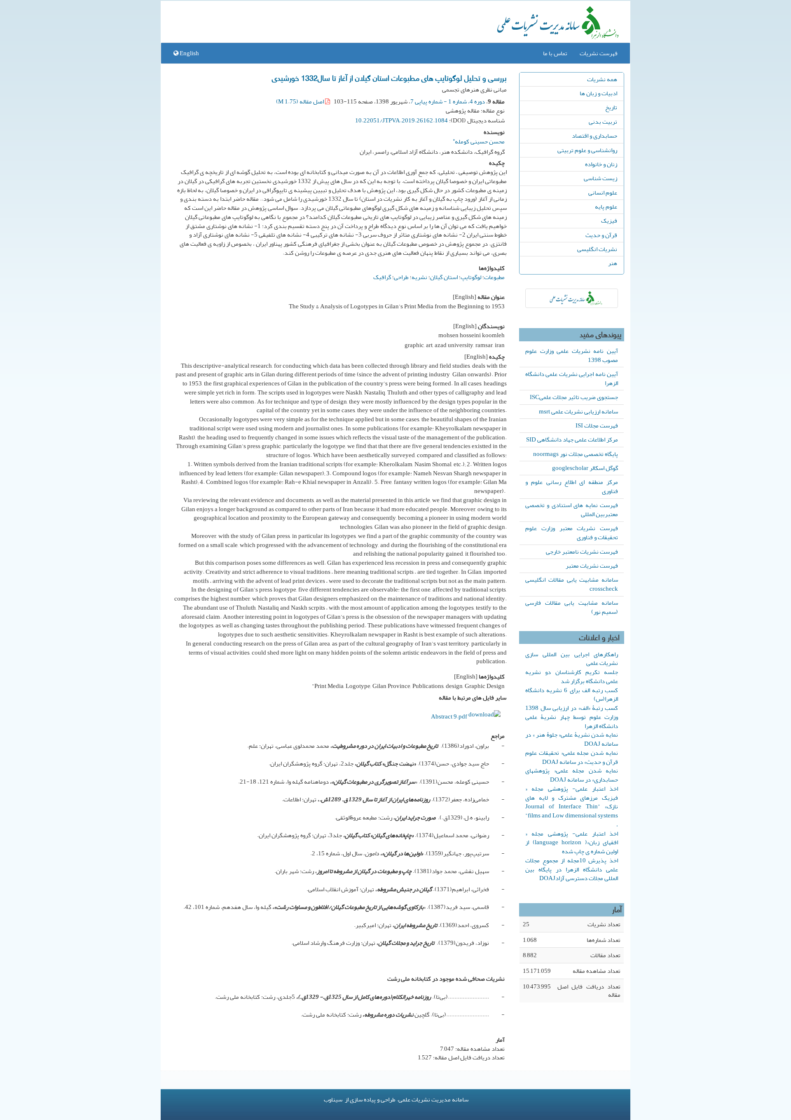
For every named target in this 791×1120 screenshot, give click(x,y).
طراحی (401, 277)
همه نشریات (602, 79)
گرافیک (382, 277)
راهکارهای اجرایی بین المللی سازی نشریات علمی (571, 658)
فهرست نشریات (599, 53)
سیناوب (333, 1099)
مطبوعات (494, 277)
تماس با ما (555, 53)
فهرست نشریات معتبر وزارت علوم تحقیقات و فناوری (571, 532)
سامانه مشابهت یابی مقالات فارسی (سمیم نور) (571, 607)
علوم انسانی (602, 192)
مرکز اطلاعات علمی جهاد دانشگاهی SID (572, 439)
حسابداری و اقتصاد (594, 135)
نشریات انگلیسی (597, 249)
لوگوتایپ (471, 277)
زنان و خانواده (601, 164)
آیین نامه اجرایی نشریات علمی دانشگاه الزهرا (571, 378)
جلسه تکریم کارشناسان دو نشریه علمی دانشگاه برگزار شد (571, 676)
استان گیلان (444, 277)
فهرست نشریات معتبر (592, 565)
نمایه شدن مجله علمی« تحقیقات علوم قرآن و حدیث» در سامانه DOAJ (571, 757)
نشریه (419, 277)
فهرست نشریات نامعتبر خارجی (582, 551)
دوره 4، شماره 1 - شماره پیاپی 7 (447, 101)
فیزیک (609, 220)
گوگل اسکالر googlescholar (585, 468)
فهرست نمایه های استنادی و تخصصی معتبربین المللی (571, 509)
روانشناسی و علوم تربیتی (587, 150)
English (188, 53)
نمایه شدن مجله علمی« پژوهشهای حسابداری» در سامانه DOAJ (571, 775)
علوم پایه (606, 206)
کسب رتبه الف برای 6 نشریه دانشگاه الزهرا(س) (571, 694)
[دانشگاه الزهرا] (571, 298)
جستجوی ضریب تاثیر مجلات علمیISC (574, 397)
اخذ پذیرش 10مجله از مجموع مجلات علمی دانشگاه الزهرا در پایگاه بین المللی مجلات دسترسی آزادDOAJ (571, 869)
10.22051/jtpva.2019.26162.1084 (401, 120)
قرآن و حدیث (601, 235)
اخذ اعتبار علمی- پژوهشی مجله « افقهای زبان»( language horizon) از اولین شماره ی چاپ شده (571, 842)
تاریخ (611, 107)
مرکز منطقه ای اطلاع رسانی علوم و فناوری (571, 486)
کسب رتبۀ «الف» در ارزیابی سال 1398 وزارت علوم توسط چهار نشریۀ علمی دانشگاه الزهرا (571, 717)
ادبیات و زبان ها (598, 93)
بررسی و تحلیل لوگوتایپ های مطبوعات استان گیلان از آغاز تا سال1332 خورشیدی (389, 77)
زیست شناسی (600, 178)
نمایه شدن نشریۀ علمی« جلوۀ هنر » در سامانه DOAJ (571, 739)
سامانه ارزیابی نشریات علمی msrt (578, 411)
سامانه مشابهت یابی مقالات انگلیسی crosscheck (571, 584)
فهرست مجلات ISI (597, 425)
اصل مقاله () (300, 101)
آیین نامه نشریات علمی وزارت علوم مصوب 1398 (571, 355)
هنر (612, 263)
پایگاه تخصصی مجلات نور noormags (575, 454)
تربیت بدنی (603, 121)
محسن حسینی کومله (479, 140)
